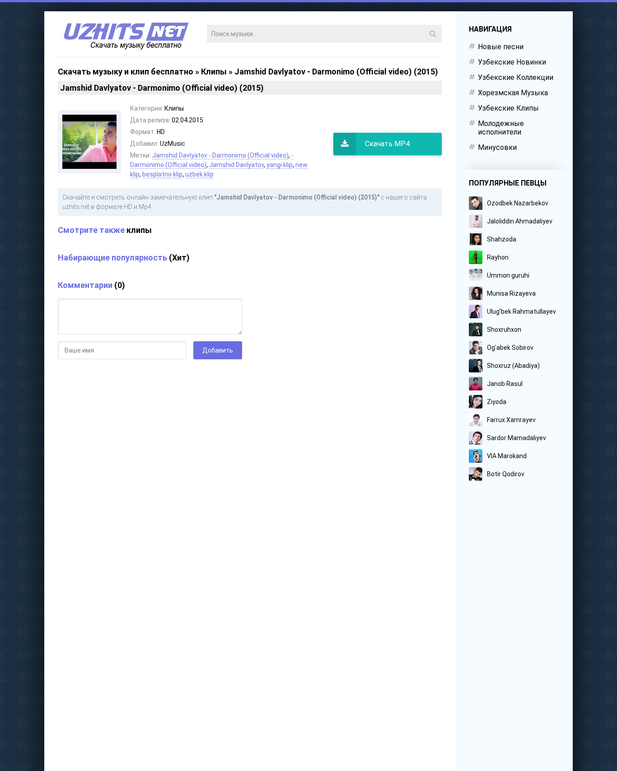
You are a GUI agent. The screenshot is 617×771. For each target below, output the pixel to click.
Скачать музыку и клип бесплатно (125, 71)
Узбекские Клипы (508, 108)
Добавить (217, 350)
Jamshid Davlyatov (236, 164)
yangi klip (279, 164)
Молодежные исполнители (501, 127)
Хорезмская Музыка (513, 92)
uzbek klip (199, 174)
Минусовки (497, 147)
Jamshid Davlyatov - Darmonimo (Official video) (220, 155)
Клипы (214, 71)
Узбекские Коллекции (515, 77)
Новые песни (501, 46)
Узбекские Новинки (512, 62)
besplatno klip (162, 174)
